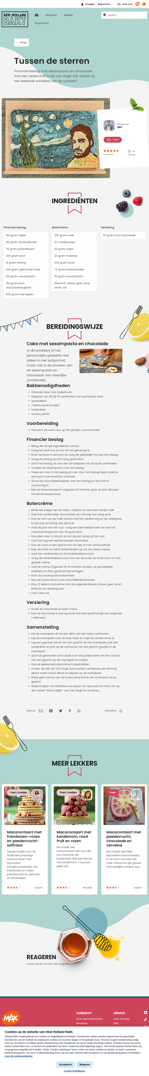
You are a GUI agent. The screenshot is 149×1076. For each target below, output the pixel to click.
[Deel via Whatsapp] (78, 710)
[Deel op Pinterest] (70, 710)
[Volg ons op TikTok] (145, 1020)
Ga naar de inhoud (74, 2)
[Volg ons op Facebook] (145, 1012)
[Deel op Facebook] (51, 710)
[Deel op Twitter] (60, 710)
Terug (22, 42)
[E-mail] (41, 710)
